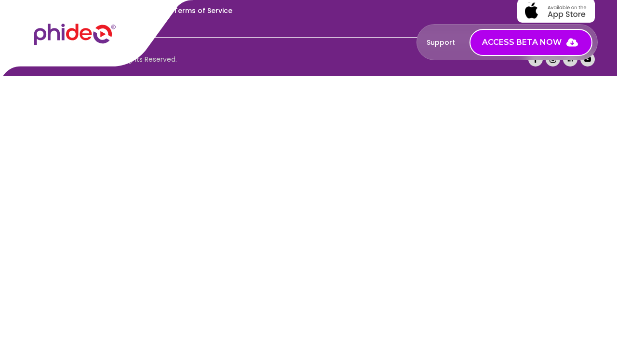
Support (441, 42)
